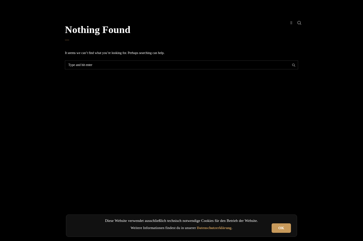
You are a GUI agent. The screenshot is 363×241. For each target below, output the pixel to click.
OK (281, 228)
